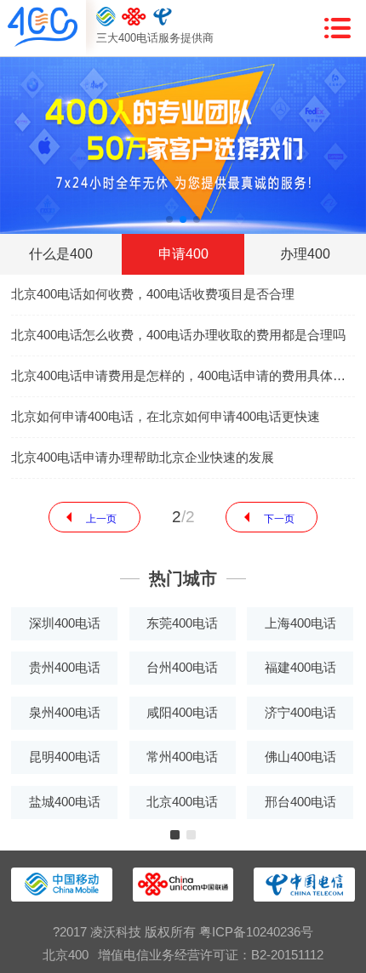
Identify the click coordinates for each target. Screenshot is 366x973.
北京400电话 (182, 802)
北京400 (66, 955)
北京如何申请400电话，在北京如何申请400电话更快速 (165, 417)
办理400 (305, 253)
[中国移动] (106, 17)
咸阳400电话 (182, 713)
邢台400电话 (300, 802)
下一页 (279, 519)
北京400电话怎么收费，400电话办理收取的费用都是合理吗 (178, 335)
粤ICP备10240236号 (256, 932)
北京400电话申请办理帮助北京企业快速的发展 (142, 457)
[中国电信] (162, 17)
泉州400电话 (64, 713)
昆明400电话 (64, 757)
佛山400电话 (300, 757)
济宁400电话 (300, 713)
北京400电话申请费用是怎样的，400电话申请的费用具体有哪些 (182, 376)
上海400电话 (300, 623)
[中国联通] (134, 17)
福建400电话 (300, 667)
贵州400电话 (64, 667)
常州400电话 (182, 757)
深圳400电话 (64, 623)
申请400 (183, 253)
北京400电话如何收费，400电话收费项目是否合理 (153, 294)
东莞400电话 (182, 623)
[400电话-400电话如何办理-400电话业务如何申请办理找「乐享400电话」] (42, 28)
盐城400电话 (64, 802)
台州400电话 (182, 667)
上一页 (101, 519)
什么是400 (61, 253)
